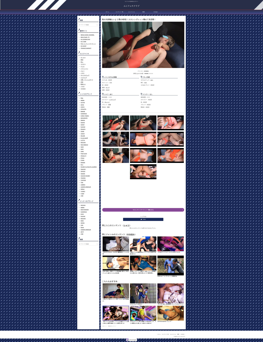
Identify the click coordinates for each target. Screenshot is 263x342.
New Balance (84, 144)
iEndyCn (83, 129)
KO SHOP (83, 46)
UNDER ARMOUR (86, 187)
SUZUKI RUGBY (85, 176)
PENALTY (83, 156)
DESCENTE (84, 118)
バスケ (82, 73)
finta (82, 98)
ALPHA (83, 102)
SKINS (82, 223)
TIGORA (83, 178)
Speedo (83, 173)
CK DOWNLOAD (85, 39)
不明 (109, 104)
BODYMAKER (85, 209)
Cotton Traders (85, 116)
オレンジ (107, 102)
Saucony (83, 169)
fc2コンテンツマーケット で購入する (143, 210)
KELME (83, 136)
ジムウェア (84, 77)
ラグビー (83, 64)
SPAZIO (83, 171)
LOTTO (83, 140)
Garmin (83, 122)
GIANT (83, 124)
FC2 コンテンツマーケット (88, 44)
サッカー (83, 57)
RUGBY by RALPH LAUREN (89, 167)
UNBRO (83, 184)
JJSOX (83, 133)
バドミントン (84, 68)
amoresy (83, 205)
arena (82, 104)
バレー (82, 71)
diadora (83, 120)
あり (152, 80)
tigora (82, 227)
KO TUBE (83, 41)
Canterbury (84, 113)
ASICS (82, 107)
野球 (82, 60)
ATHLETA (83, 109)
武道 (82, 82)
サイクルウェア (85, 75)
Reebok (83, 162)
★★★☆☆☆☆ (148, 73)
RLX (82, 164)
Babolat (83, 111)
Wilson (82, 189)
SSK (82, 225)
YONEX (83, 191)
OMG (82, 151)
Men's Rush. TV (85, 37)
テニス (82, 66)
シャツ (126, 225)
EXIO (82, 214)
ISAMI (82, 131)
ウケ (111, 82)
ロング (108, 87)
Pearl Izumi (84, 153)
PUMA (82, 160)
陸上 (82, 62)
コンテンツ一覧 (165, 334)
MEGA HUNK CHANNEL (87, 35)
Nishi (82, 149)
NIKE (82, 147)
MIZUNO (83, 142)
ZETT (82, 232)
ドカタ (82, 86)
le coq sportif (84, 138)
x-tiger (82, 193)
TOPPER (83, 180)
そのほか (146, 71)
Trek (82, 182)
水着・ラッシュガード (87, 80)
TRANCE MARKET (86, 48)
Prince (82, 158)
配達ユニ (83, 84)
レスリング (113, 99)
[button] (97, 25)
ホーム (159, 334)
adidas (82, 100)
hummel (83, 127)
